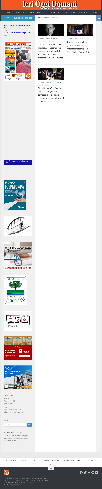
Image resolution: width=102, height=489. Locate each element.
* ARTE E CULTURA (43, 39)
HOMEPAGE (8, 12)
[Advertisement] (18, 98)
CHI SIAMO (30, 12)
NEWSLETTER (62, 12)
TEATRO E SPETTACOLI (56, 83)
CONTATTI (94, 12)
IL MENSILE (20, 12)
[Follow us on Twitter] (19, 18)
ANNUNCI (40, 12)
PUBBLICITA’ (51, 12)
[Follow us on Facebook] (15, 18)
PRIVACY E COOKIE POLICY (79, 12)
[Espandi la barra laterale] (98, 18)
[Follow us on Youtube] (30, 18)
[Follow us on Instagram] (22, 18)
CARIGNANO (53, 39)
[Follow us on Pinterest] (26, 18)
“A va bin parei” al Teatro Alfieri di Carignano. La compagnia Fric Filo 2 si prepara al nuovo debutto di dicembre (51, 95)
